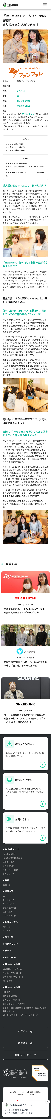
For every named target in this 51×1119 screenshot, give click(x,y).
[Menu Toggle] (45, 5)
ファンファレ (28, 113)
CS (18, 95)
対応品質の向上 (23, 105)
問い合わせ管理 (23, 100)
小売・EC (21, 90)
